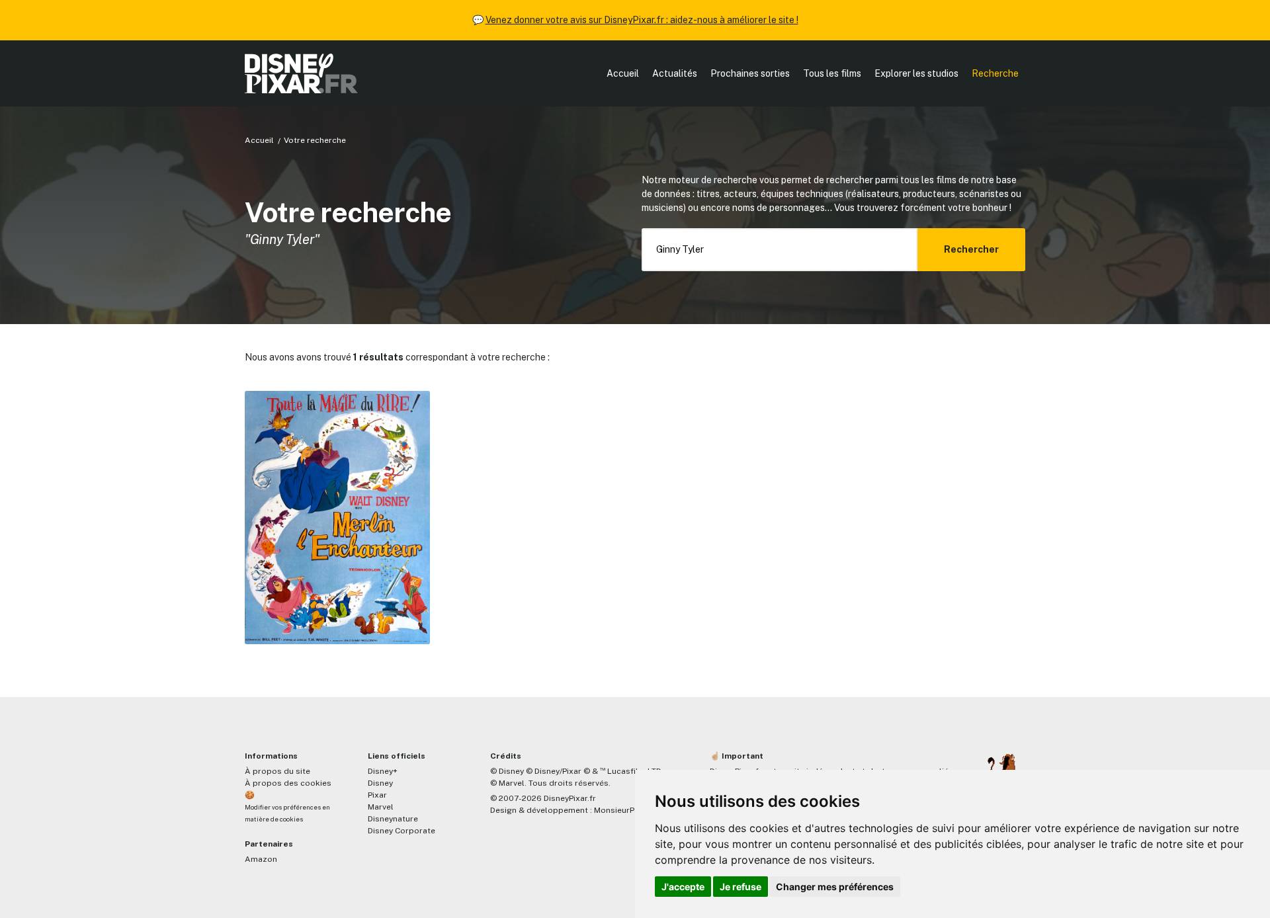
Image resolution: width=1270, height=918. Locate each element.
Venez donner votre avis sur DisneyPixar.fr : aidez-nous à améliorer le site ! (642, 20)
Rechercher (971, 249)
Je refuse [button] (740, 886)
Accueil (623, 73)
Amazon (261, 859)
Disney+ (383, 771)
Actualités (674, 73)
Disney (380, 783)
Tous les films (832, 73)
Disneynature (393, 818)
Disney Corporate (401, 830)
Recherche (995, 73)
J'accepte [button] (682, 886)
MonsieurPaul (620, 810)
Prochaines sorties (750, 73)
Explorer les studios (916, 73)
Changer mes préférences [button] (835, 886)
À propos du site (277, 771)
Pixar (377, 795)
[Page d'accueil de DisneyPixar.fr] (301, 73)
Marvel (381, 807)
